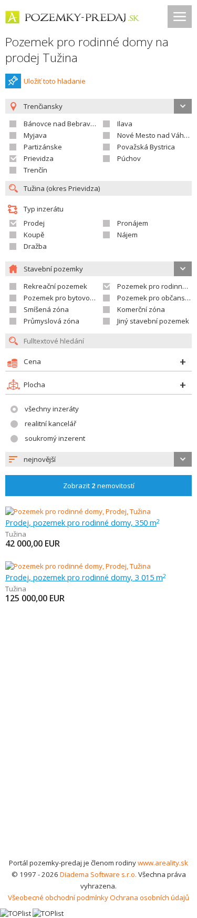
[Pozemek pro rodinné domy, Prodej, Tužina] (78, 511)
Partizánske (43, 147)
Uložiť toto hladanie (55, 81)
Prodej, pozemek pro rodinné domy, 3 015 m (85, 577)
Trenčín (35, 170)
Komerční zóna (141, 309)
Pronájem (132, 223)
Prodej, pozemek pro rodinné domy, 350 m (82, 522)
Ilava (124, 123)
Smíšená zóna (46, 309)
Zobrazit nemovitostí (98, 485)
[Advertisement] (98, 753)
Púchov (129, 158)
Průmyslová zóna (51, 321)
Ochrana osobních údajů (149, 897)
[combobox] (98, 459)
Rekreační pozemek (55, 286)
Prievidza (39, 158)
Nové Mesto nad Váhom (155, 135)
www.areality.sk (163, 862)
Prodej (34, 223)
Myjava (35, 135)
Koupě (34, 234)
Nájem (127, 234)
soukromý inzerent (55, 438)
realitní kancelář (50, 423)
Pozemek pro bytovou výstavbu (74, 297)
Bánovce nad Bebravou (61, 123)
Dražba (35, 246)
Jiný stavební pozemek (153, 321)
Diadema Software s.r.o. (98, 874)
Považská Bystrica (146, 147)
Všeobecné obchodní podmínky (58, 897)
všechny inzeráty (52, 408)
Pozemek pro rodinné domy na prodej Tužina (87, 50)
